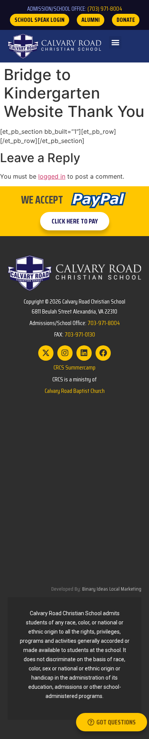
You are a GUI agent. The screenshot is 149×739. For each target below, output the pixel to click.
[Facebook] (103, 353)
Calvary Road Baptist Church (75, 391)
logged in (51, 176)
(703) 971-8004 (104, 8)
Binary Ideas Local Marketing (111, 589)
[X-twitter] (45, 353)
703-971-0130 (80, 334)
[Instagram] (65, 353)
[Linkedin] (84, 353)
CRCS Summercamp (74, 367)
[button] (115, 42)
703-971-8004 (103, 323)
